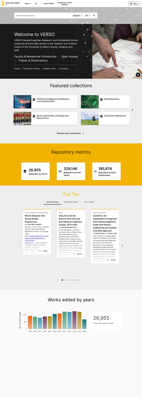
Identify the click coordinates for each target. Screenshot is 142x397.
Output (17, 68)
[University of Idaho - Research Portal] (11, 3)
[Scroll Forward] (132, 110)
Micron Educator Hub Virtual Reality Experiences (35, 219)
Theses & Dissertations (33, 60)
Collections (63, 68)
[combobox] (44, 15)
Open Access (69, 56)
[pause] (138, 75)
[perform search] (94, 15)
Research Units (49, 68)
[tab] (52, 202)
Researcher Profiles (31, 68)
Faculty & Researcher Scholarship (35, 56)
